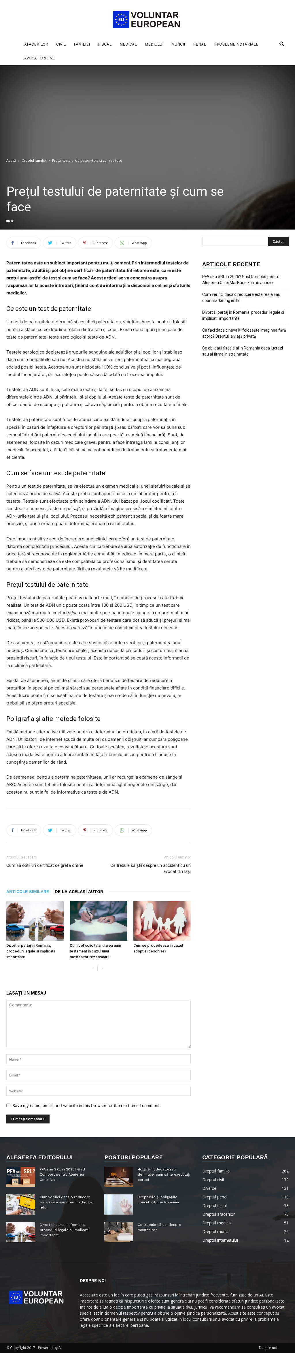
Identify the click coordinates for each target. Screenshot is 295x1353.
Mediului (154, 44)
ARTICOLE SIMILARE (27, 891)
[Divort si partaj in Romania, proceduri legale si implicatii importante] (35, 921)
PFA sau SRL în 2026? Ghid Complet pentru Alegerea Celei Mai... (62, 1174)
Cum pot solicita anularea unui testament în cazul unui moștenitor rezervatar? (95, 951)
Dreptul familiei (34, 160)
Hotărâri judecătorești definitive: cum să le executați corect (164, 1174)
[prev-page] (93, 968)
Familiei (82, 44)
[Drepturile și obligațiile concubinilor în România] (118, 1204)
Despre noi (268, 1347)
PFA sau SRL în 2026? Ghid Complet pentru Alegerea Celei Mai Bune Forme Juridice (240, 279)
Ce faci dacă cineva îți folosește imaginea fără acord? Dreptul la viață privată (244, 333)
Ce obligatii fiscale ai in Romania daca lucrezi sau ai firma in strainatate (242, 351)
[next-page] (102, 968)
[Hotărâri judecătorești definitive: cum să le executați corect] (118, 1177)
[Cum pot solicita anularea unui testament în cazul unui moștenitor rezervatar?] (98, 921)
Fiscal (104, 44)
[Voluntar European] (147, 19)
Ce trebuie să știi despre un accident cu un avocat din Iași (150, 868)
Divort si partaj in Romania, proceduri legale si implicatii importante (30, 951)
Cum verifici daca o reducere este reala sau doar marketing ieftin (241, 297)
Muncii (178, 44)
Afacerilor (36, 44)
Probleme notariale (236, 44)
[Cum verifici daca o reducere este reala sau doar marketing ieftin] (20, 1204)
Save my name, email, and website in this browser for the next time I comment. (86, 1105)
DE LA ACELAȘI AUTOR (79, 891)
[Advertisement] (147, 114)
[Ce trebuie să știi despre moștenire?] (118, 1232)
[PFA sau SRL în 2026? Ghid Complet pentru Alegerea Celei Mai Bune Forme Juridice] (20, 1177)
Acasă (11, 160)
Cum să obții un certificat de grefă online (44, 865)
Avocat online (39, 58)
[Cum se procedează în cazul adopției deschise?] (162, 921)
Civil (61, 44)
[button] (282, 45)
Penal (199, 44)
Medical (128, 44)
